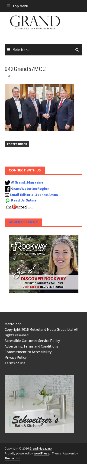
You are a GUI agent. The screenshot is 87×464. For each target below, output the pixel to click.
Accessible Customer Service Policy (32, 340)
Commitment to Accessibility (28, 351)
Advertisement (23, 222)
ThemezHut (12, 458)
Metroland (13, 323)
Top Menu (20, 5)
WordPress (41, 453)
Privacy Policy (15, 357)
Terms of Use (15, 363)
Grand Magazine (40, 448)
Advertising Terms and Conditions (31, 346)
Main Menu (21, 49)
